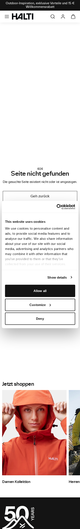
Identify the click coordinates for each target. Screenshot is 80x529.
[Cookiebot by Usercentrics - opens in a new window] (57, 206)
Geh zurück (40, 196)
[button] (7, 16)
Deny (40, 318)
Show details (57, 277)
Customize (37, 304)
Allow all (40, 291)
